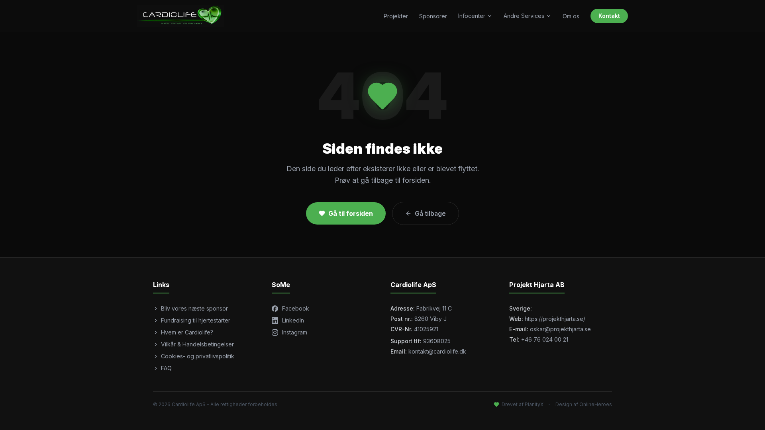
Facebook (295, 308)
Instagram (294, 332)
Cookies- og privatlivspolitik (197, 356)
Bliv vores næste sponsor (194, 308)
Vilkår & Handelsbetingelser (197, 344)
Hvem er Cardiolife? (187, 332)
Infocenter (471, 15)
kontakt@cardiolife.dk (437, 351)
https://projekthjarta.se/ (555, 318)
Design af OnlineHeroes (583, 404)
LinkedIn (293, 320)
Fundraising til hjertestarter (195, 320)
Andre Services (524, 15)
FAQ (166, 368)
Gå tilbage (430, 213)
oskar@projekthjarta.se (560, 329)
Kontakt (609, 15)
